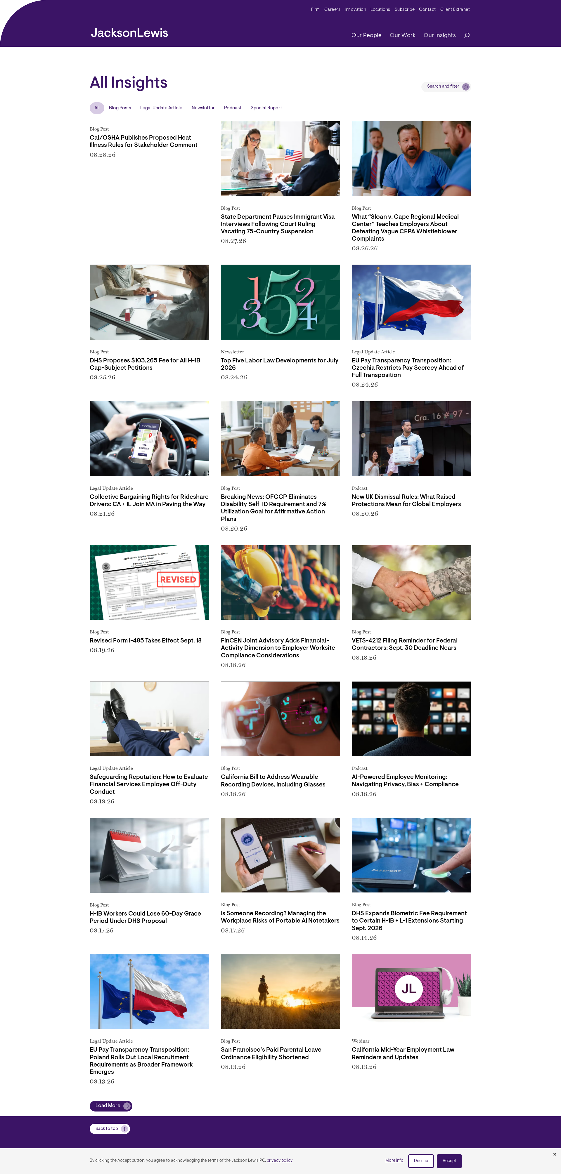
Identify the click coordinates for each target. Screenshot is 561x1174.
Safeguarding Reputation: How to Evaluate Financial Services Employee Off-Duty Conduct (149, 784)
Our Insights (440, 36)
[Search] (464, 35)
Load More (108, 1106)
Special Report (266, 108)
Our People (367, 36)
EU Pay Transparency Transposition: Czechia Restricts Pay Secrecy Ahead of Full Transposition (408, 368)
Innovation (355, 10)
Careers (332, 10)
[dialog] (280, 1161)
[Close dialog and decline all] (554, 1154)
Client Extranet (455, 10)
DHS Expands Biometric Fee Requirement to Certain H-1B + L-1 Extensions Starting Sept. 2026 (409, 921)
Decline (421, 1161)
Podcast (232, 108)
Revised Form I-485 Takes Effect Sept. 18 (146, 641)
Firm (315, 10)
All (97, 108)
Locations (380, 10)
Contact (427, 10)
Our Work (402, 36)
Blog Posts (120, 108)
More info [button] (394, 1161)
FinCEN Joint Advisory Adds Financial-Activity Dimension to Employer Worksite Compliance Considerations (278, 648)
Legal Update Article (161, 108)
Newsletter (203, 108)
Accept (449, 1161)
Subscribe (405, 10)
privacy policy (279, 1161)
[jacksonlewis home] (129, 31)
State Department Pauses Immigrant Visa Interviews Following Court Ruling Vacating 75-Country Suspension (278, 224)
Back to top (107, 1129)
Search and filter (443, 86)
